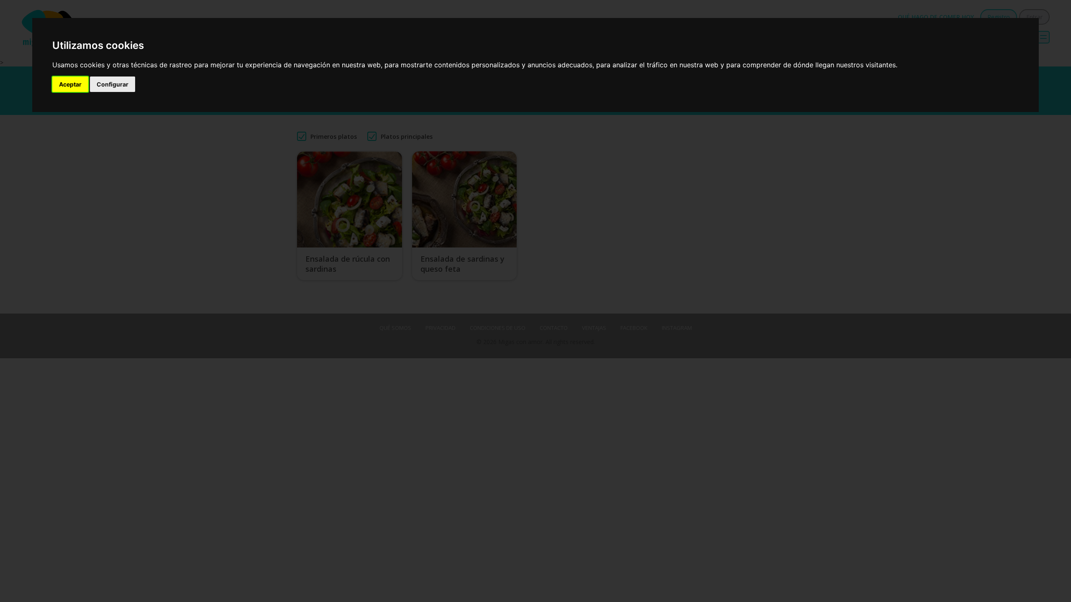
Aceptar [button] (70, 84)
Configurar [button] (112, 84)
